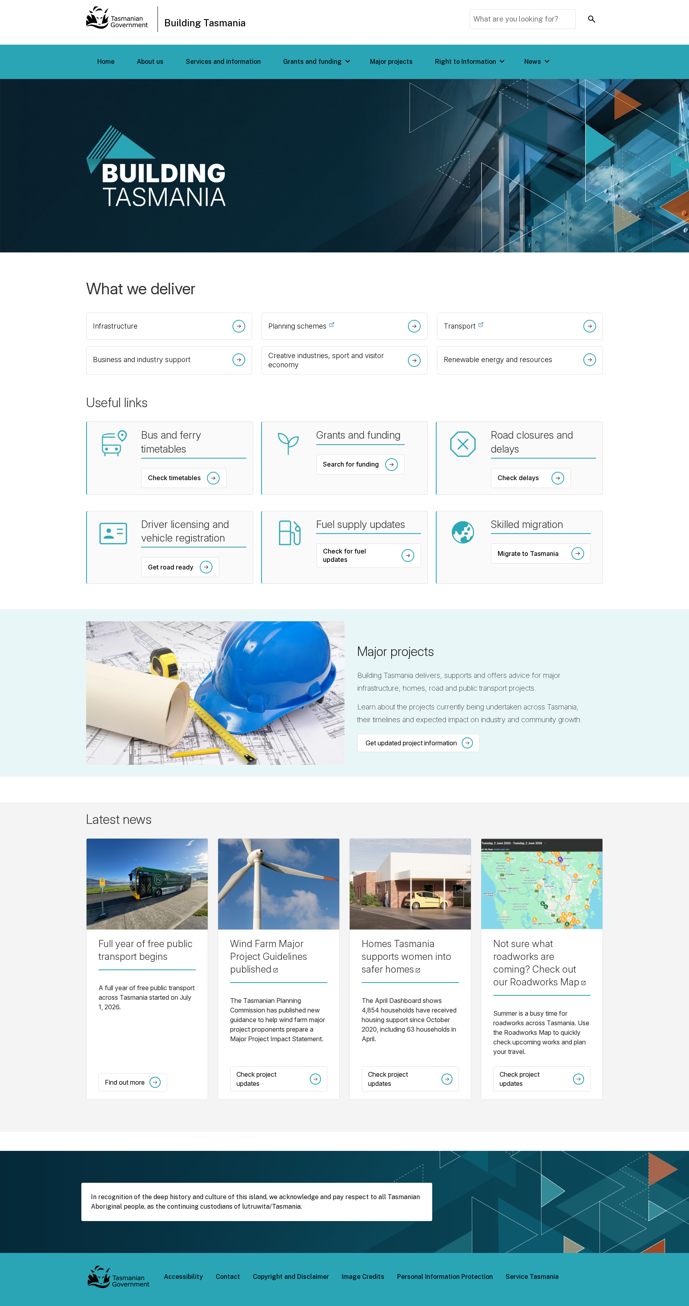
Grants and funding (312, 61)
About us (150, 61)
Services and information (223, 61)
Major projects (391, 61)
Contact (228, 1276)
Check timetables (174, 478)
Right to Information (465, 61)
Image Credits (363, 1276)
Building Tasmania (205, 22)
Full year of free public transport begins (145, 950)
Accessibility (183, 1276)
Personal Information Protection (445, 1276)
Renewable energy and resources (498, 359)
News (532, 61)
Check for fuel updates (369, 557)
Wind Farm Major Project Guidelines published (278, 956)
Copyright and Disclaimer (291, 1276)
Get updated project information (411, 743)
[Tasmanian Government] (117, 19)
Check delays (532, 479)
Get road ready (170, 567)
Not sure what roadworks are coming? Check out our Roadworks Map (542, 963)
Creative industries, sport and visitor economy (326, 360)
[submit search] (592, 19)
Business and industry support (142, 359)
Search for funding (351, 464)
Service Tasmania (532, 1276)
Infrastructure (115, 326)
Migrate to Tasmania (542, 555)
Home (105, 61)
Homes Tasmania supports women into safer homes (410, 956)
